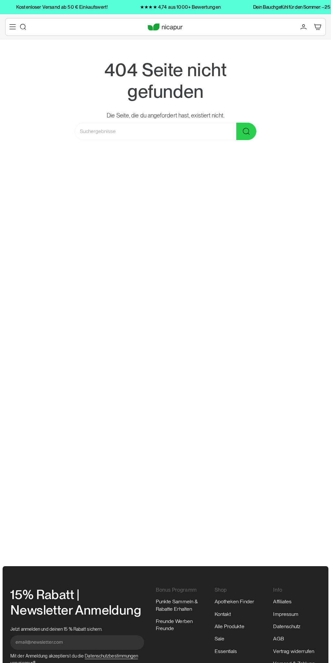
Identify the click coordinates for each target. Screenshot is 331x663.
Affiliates (282, 601)
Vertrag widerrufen (293, 651)
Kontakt (223, 614)
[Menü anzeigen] (12, 27)
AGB (278, 639)
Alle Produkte (229, 626)
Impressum (285, 614)
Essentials (226, 651)
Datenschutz (286, 626)
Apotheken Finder (234, 601)
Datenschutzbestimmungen (111, 655)
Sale (219, 639)
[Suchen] (246, 131)
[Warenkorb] (317, 27)
